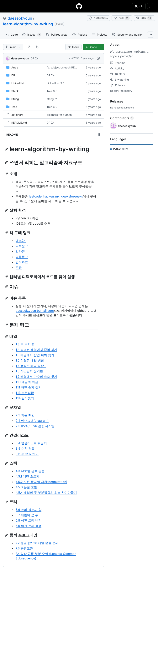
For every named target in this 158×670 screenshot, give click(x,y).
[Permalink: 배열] (6, 336)
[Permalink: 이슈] (6, 286)
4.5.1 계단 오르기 (27, 476)
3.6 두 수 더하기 (27, 454)
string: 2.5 (53, 99)
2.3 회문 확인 (25, 415)
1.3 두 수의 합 (25, 344)
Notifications (101, 18)
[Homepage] (79, 6)
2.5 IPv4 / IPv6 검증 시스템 (35, 426)
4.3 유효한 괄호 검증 (30, 471)
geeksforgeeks (72, 196)
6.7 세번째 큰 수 (27, 515)
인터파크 (22, 262)
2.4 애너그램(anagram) (32, 420)
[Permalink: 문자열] (6, 407)
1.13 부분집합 (25, 393)
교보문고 (22, 246)
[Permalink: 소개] (6, 174)
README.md (19, 122)
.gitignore (17, 114)
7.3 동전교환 (24, 548)
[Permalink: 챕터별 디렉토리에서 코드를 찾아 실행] (6, 276)
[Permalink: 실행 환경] (6, 210)
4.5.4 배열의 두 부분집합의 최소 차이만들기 (46, 492)
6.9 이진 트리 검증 (28, 526)
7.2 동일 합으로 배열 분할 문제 (37, 543)
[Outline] (99, 134)
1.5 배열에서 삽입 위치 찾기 (35, 355)
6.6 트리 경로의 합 (28, 510)
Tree (14, 106)
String (15, 99)
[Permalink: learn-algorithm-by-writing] (6, 149)
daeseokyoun (20, 18)
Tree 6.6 (52, 91)
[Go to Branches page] (29, 47)
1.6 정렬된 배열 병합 (30, 360)
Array (14, 67)
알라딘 (20, 251)
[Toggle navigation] (7, 6)
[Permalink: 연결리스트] (6, 435)
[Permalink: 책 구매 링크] (6, 232)
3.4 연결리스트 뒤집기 (31, 443)
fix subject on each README (64, 67)
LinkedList (17, 83)
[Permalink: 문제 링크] (6, 325)
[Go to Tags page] (37, 47)
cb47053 (74, 58)
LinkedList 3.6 (56, 83)
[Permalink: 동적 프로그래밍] (6, 535)
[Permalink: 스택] (6, 463)
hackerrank (51, 196)
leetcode (35, 196)
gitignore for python (59, 114)
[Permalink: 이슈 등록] (6, 298)
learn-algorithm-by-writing (28, 24)
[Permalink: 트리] (6, 502)
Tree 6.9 (52, 106)
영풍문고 (22, 257)
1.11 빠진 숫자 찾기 (28, 387)
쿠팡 (19, 267)
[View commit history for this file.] (98, 58)
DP (13, 75)
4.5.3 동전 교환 (26, 487)
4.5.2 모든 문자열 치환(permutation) (41, 482)
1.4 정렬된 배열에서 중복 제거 (36, 350)
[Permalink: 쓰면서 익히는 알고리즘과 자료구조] (6, 162)
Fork (123, 18)
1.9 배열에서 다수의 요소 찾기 (36, 376)
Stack (15, 91)
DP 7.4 (35, 58)
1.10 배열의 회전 (27, 382)
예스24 (21, 240)
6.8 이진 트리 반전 (28, 520)
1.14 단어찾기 (25, 398)
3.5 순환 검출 (25, 448)
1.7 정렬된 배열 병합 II (31, 366)
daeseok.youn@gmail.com (35, 310)
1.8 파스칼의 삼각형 (29, 371)
